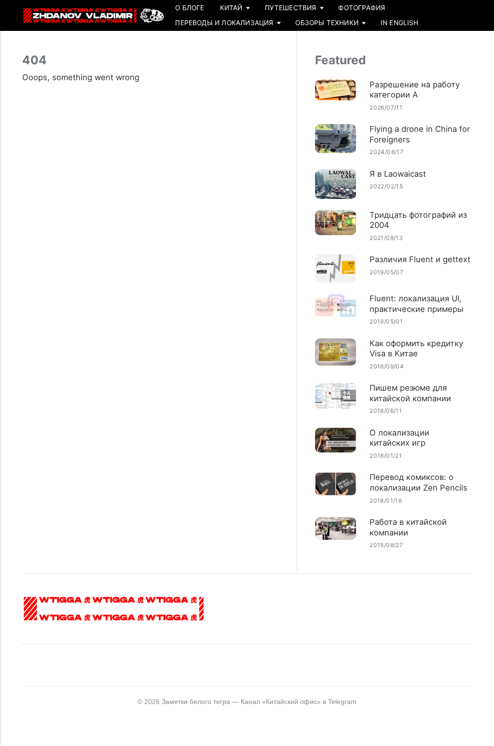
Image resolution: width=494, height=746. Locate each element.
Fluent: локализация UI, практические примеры (416, 304)
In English (400, 23)
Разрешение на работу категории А (415, 90)
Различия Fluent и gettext (420, 259)
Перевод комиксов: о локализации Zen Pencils (418, 482)
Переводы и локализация (224, 23)
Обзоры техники (326, 23)
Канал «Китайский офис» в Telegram (299, 701)
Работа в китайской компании (408, 527)
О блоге (189, 8)
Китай (231, 8)
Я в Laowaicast (398, 174)
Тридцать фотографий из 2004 (418, 220)
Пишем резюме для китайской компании (410, 393)
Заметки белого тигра (196, 701)
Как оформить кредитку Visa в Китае (416, 348)
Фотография (361, 8)
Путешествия (290, 8)
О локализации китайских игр (399, 438)
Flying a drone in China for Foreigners (420, 134)
